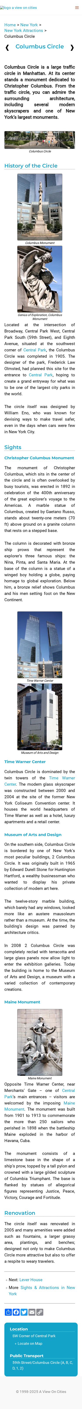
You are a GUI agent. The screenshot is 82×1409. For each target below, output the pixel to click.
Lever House (30, 1279)
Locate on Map (30, 1343)
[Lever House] (72, 47)
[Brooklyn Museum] (7, 47)
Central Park (34, 349)
